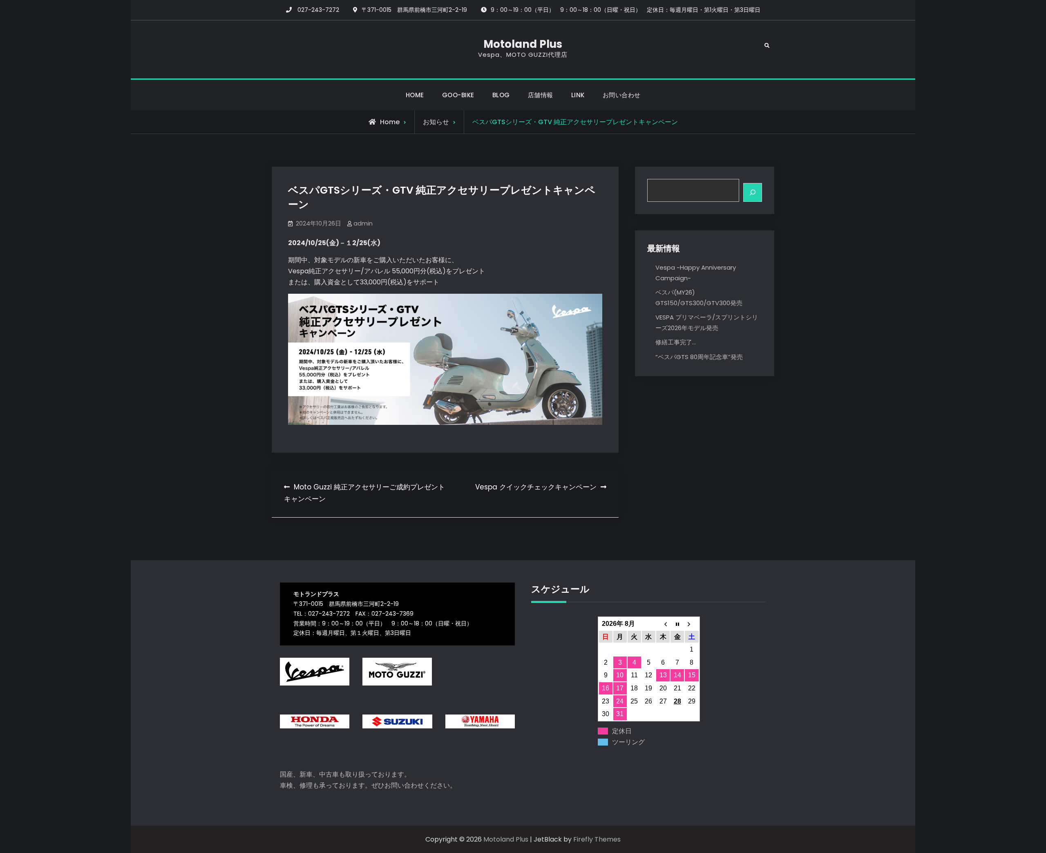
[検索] (752, 192)
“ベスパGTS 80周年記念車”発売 (699, 357)
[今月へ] (677, 624)
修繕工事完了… (675, 342)
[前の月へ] (663, 624)
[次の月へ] (691, 624)
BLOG (501, 95)
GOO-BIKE (458, 95)
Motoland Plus (522, 44)
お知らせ (436, 122)
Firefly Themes (597, 839)
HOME (415, 95)
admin (363, 223)
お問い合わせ (622, 95)
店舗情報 (540, 95)
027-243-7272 (318, 10)
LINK (578, 95)
